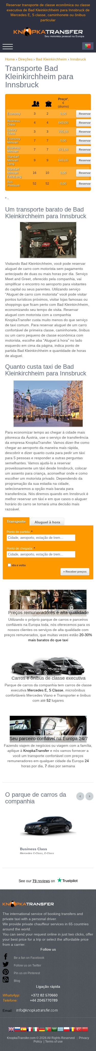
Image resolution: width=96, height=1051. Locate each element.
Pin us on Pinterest (27, 973)
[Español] (23, 1029)
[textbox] (41, 537)
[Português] (48, 1029)
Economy (13, 113)
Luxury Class (12, 131)
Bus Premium (13, 183)
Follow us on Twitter (27, 965)
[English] (11, 1029)
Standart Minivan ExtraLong (14, 172)
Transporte (16, 521)
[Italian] (36, 1029)
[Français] (30, 1029)
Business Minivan (13, 149)
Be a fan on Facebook (29, 958)
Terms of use (54, 1041)
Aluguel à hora (47, 522)
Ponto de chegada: (21, 548)
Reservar (85, 113)
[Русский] (17, 1029)
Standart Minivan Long (13, 160)
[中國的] (85, 1029)
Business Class (13, 122)
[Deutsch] (42, 1029)
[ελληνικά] (60, 1029)
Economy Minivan (13, 140)
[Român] (73, 1029)
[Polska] (66, 1029)
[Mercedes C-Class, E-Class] (48, 809)
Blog (17, 981)
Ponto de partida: (20, 532)
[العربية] (54, 1029)
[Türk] (79, 1029)
